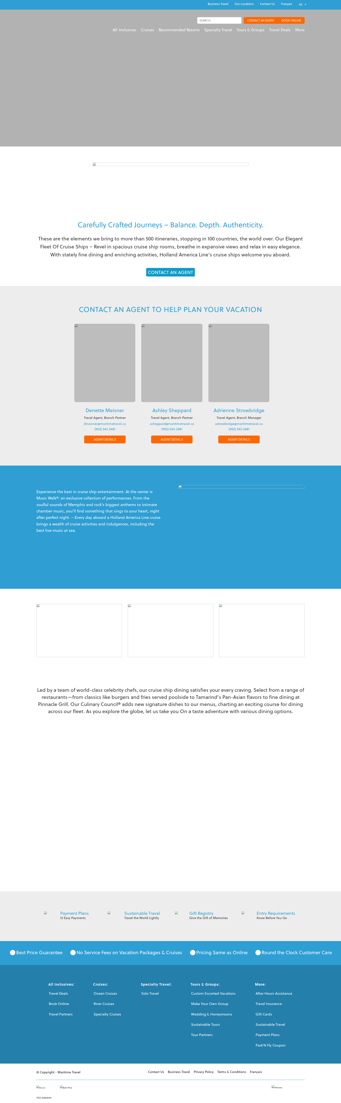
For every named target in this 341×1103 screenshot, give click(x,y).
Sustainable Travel (142, 913)
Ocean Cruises (105, 993)
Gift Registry (201, 913)
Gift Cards (264, 1014)
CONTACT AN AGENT (260, 20)
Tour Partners (202, 1034)
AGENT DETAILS (105, 439)
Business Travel (218, 4)
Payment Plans (74, 913)
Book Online (59, 1003)
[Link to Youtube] (45, 4)
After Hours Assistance (274, 993)
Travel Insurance (269, 1003)
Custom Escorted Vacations (213, 993)
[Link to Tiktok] (62, 4)
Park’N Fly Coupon (271, 1045)
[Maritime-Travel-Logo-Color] (48, 24)
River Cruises (104, 1003)
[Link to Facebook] (37, 4)
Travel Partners (61, 1014)
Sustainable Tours (205, 1024)
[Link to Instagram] (53, 4)
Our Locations (244, 4)
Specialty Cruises (107, 1014)
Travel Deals (58, 993)
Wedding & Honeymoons (211, 1014)
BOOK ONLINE (291, 20)
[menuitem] (218, 4)
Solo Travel (150, 993)
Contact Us (267, 4)
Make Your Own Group (209, 1003)
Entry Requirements (276, 913)
